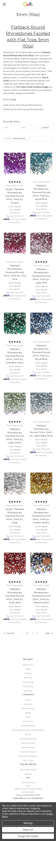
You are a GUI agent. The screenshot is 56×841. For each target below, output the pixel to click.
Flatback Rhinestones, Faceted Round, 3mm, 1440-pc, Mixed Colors (41, 596)
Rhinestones (28, 708)
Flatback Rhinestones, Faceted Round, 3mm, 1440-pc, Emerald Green (14, 356)
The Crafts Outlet (28, 769)
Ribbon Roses (28, 747)
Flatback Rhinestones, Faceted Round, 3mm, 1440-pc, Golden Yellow (41, 516)
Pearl (28, 717)
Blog (28, 669)
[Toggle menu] (4, 4)
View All (28, 774)
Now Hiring (28, 682)
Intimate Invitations (28, 756)
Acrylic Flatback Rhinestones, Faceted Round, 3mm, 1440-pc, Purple (14, 196)
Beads (28, 712)
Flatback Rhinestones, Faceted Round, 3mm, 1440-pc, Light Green (14, 436)
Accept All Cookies (28, 836)
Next (48, 633)
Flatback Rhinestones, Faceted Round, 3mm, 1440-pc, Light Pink (41, 276)
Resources (28, 664)
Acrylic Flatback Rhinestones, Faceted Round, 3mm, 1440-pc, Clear (14, 516)
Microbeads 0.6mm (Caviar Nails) (28, 730)
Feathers (28, 704)
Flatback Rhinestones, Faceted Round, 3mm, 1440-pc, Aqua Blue (41, 192)
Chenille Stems (28, 725)
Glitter (28, 734)
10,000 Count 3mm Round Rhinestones (23, 109)
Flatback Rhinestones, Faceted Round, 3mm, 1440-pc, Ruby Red (14, 596)
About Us (28, 677)
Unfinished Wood (28, 739)
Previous (10, 633)
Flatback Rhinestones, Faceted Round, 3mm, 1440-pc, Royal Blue (41, 352)
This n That (28, 760)
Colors (28, 700)
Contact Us (28, 686)
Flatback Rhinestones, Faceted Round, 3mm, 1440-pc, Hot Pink (15, 272)
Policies (28, 673)
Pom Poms (28, 721)
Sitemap (28, 690)
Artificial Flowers (28, 752)
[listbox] (22, 138)
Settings (28, 823)
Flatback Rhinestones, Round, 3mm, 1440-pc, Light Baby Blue (41, 430)
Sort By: (8, 138)
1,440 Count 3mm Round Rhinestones (22, 105)
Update (45, 127)
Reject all (28, 829)
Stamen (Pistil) (28, 743)
